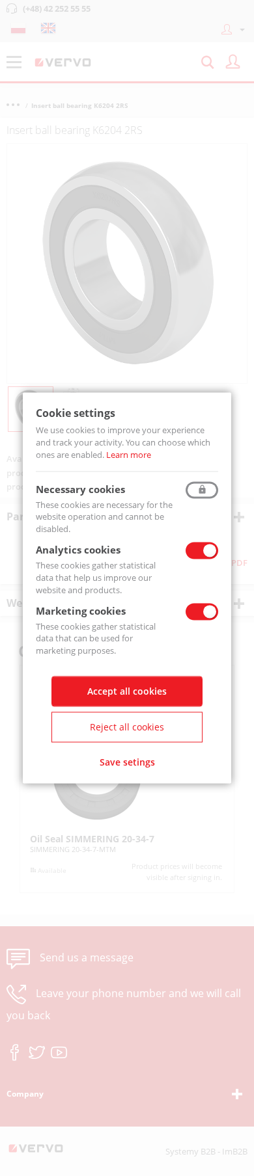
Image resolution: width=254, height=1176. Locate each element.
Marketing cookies (81, 610)
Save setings (127, 762)
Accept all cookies (127, 692)
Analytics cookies (78, 550)
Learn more (128, 455)
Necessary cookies (80, 489)
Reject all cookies (127, 727)
